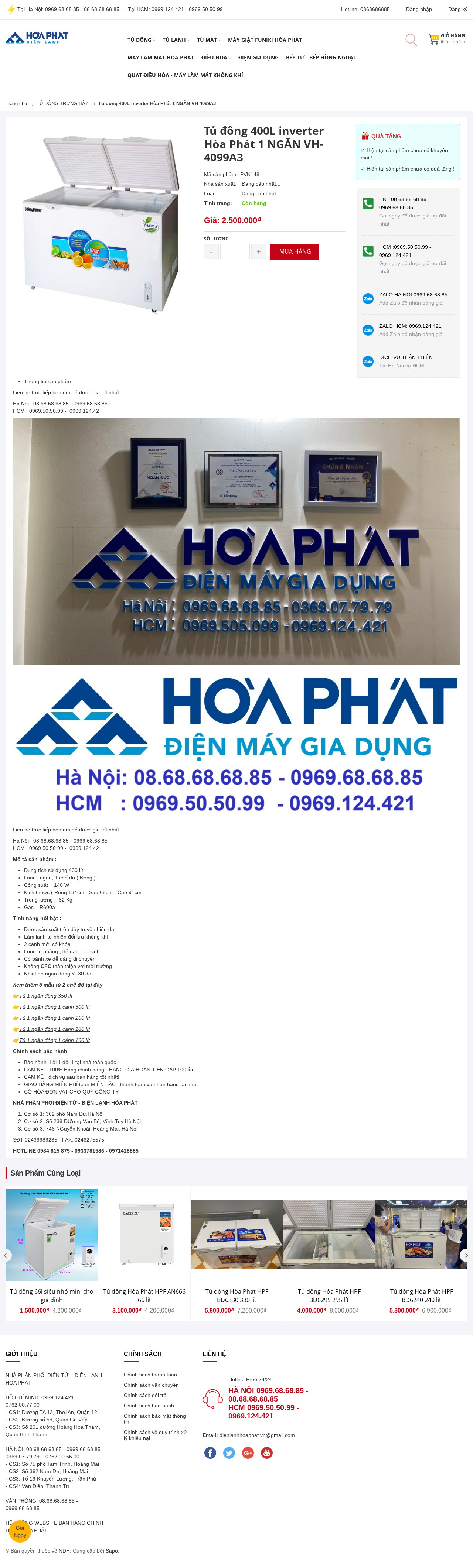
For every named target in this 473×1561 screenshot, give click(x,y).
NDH (64, 1551)
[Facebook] (210, 1453)
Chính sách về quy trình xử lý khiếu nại (155, 1435)
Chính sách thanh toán (150, 1375)
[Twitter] (228, 1453)
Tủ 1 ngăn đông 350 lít (45, 996)
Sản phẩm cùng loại (45, 1173)
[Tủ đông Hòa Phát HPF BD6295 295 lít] (329, 1235)
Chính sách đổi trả (145, 1395)
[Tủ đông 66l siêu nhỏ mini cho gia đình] (52, 1235)
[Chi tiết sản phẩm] (195, 1250)
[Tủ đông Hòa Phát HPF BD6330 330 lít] (237, 1235)
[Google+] (247, 1453)
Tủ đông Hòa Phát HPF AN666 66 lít (144, 1295)
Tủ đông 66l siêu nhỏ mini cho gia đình (51, 1295)
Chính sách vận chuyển (151, 1385)
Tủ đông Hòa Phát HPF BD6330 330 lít (236, 1295)
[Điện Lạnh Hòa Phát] (37, 38)
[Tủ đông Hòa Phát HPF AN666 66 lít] (144, 1235)
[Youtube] (266, 1453)
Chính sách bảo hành (149, 1406)
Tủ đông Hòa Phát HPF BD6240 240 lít (421, 1295)
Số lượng (216, 239)
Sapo (112, 1551)
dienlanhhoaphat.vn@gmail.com (256, 1435)
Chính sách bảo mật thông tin (155, 1419)
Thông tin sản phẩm (47, 381)
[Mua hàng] (195, 1251)
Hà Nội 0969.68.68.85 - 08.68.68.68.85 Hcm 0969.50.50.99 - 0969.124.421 (268, 1403)
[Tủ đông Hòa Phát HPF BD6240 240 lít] (421, 1235)
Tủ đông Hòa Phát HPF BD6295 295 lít (329, 1295)
